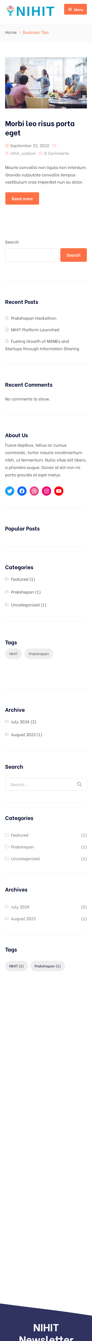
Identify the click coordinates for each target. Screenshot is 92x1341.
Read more (22, 198)
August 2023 (23, 734)
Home (11, 32)
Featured (19, 579)
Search (12, 242)
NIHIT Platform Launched (35, 329)
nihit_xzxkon (23, 153)
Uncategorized (25, 604)
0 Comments (56, 153)
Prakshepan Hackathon (33, 318)
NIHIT (13, 653)
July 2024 (20, 721)
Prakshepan (22, 592)
